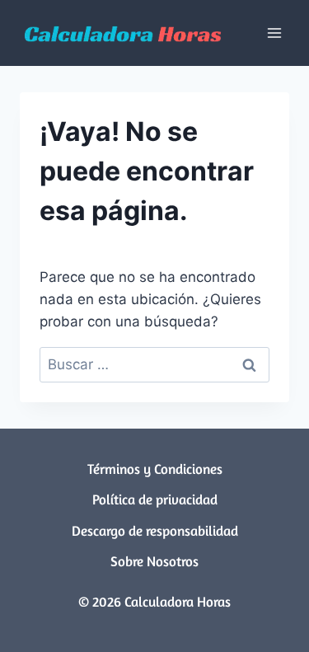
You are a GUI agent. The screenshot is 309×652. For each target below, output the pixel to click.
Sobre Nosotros (154, 561)
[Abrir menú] (274, 32)
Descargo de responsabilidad (155, 530)
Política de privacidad (155, 499)
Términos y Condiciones (154, 468)
